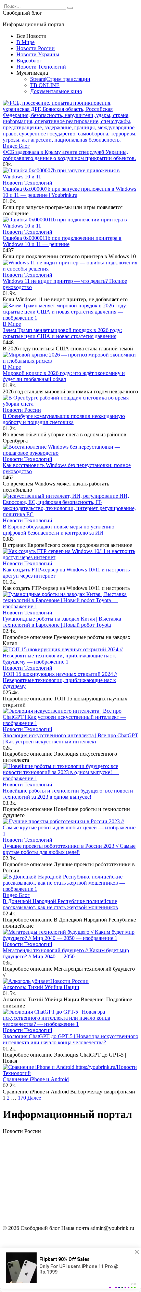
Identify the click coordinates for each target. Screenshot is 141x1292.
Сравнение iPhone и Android (36, 1079)
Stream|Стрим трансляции (60, 79)
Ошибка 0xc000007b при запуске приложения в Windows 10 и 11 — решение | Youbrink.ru (69, 192)
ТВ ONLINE (45, 85)
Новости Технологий (41, 67)
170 (22, 1098)
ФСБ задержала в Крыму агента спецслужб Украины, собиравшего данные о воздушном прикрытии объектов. (69, 155)
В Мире (25, 42)
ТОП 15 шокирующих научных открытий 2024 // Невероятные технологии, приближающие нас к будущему (60, 680)
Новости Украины (37, 54)
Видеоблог (29, 60)
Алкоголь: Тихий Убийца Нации (41, 987)
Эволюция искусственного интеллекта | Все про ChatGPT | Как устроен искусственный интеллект (70, 738)
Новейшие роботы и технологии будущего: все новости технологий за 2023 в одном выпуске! (68, 794)
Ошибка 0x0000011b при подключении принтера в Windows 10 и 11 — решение (62, 241)
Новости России (35, 48)
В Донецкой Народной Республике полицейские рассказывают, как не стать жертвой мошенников (60, 904)
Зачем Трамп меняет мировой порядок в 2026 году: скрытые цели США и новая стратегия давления (62, 333)
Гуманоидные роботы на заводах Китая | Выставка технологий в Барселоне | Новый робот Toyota (62, 622)
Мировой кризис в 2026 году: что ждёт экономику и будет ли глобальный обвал (64, 376)
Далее (34, 1098)
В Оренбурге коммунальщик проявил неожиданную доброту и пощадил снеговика (64, 419)
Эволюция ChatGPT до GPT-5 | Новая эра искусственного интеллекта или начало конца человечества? (70, 1039)
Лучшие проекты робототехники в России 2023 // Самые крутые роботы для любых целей (69, 849)
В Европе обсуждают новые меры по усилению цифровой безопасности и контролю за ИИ (58, 530)
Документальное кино (56, 91)
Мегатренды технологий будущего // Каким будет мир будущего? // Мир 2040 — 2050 (66, 953)
